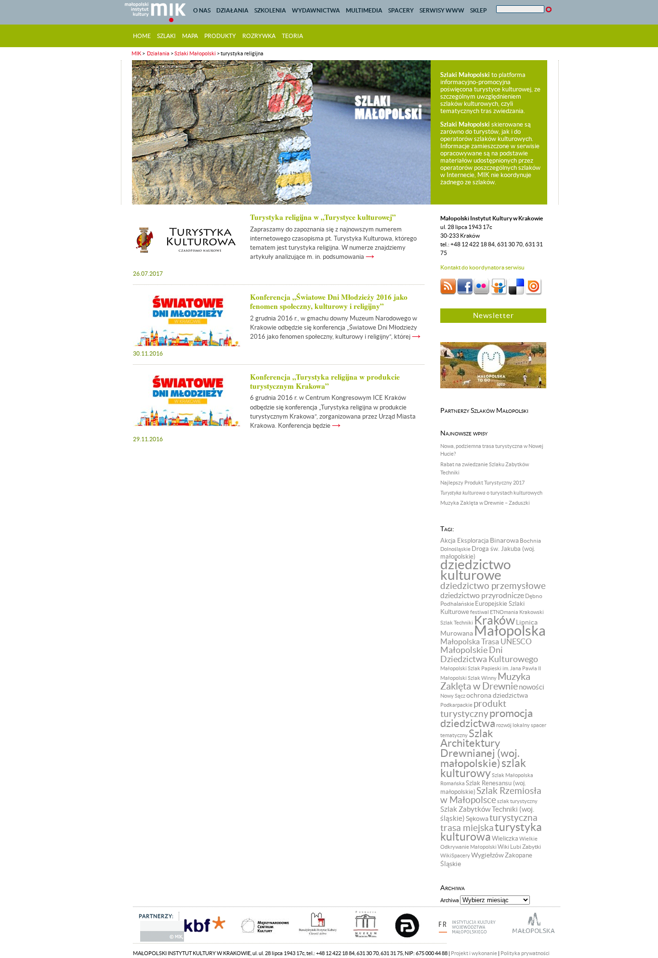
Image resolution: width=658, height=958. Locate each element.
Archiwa (449, 900)
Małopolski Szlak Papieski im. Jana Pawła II (490, 668)
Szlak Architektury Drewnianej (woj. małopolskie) (480, 748)
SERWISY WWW (442, 10)
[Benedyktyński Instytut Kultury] (309, 941)
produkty (220, 36)
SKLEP (478, 10)
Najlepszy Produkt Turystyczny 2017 (482, 482)
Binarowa (504, 540)
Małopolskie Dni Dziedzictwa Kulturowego (489, 654)
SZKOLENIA (270, 10)
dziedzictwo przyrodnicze (482, 595)
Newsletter (493, 315)
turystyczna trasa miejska (489, 823)
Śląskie (450, 864)
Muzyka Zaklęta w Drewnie (485, 681)
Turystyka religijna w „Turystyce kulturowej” (323, 217)
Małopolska (510, 631)
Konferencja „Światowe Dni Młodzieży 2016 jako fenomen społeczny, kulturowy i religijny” (329, 301)
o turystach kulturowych (491, 493)
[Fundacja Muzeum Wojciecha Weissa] (356, 941)
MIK (136, 53)
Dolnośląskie (455, 549)
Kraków (494, 620)
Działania (158, 53)
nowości (531, 687)
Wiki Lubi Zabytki (519, 846)
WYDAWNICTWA (316, 10)
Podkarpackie (456, 705)
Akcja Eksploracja (464, 540)
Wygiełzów (487, 855)
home (142, 36)
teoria (292, 36)
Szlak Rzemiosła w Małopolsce (490, 795)
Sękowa (477, 818)
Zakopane (518, 855)
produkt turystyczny (473, 709)
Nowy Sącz (452, 696)
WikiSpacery (455, 855)
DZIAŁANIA (232, 10)
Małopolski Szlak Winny (468, 678)
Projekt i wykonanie (474, 953)
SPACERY (401, 10)
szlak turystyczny (517, 801)
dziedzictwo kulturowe (475, 570)
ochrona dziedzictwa (497, 695)
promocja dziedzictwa (486, 718)
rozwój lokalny (513, 725)
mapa (190, 36)
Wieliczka (505, 838)
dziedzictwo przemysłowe (493, 586)
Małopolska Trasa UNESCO (486, 642)
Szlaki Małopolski (195, 53)
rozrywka (259, 36)
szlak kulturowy (483, 768)
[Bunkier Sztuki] (398, 941)
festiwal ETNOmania (494, 612)
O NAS (202, 10)
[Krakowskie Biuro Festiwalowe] (195, 941)
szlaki (166, 36)
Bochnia (530, 540)
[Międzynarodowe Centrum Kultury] (254, 941)
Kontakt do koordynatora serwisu (482, 267)
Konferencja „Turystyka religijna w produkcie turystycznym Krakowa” (325, 381)
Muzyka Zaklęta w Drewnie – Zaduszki (485, 503)
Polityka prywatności (525, 953)
